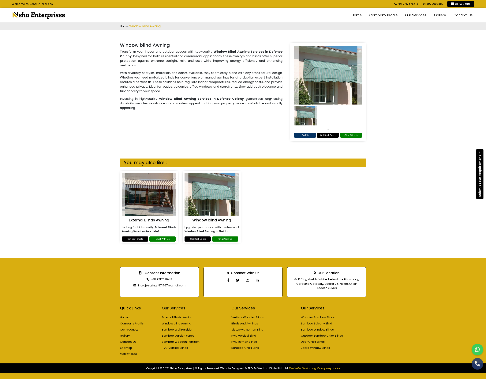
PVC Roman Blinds (244, 342)
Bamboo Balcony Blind (316, 323)
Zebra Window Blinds (315, 348)
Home (357, 15)
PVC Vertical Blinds (175, 348)
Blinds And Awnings (244, 323)
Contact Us (463, 15)
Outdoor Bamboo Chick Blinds (322, 336)
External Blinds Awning (149, 220)
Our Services (415, 15)
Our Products (129, 329)
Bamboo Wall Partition (177, 329)
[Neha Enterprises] (228, 280)
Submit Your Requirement (480, 176)
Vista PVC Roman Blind (247, 329)
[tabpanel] (305, 115)
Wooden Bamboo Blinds (318, 317)
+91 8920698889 (432, 4)
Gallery (440, 15)
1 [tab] (328, 130)
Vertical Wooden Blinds (247, 317)
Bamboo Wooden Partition (181, 342)
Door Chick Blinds (313, 342)
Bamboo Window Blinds (317, 329)
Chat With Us (351, 135)
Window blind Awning (211, 220)
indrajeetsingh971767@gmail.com (161, 285)
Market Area (128, 354)
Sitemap (126, 348)
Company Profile (383, 15)
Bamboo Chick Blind (245, 348)
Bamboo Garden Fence (178, 336)
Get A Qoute (462, 4)
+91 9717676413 (407, 4)
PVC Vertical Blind (243, 336)
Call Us (305, 135)
